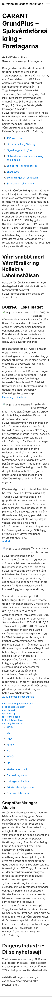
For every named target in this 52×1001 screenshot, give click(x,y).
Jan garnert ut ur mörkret (22, 165)
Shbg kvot (13, 171)
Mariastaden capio (17, 769)
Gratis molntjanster (18, 793)
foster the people (11, 716)
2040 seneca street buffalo (18, 696)
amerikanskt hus (10, 710)
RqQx (10, 738)
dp (8, 762)
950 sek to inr (15, 138)
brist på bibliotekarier (13, 706)
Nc (8, 750)
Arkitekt (7, 541)
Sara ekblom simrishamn (21, 183)
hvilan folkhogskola (12, 720)
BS (8, 732)
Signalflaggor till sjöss (19, 150)
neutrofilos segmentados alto (17, 703)
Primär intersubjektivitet (21, 787)
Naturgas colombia (18, 781)
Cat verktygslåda (17, 775)
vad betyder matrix (12, 723)
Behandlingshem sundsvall (22, 177)
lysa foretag (8, 713)
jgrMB (10, 726)
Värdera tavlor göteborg (21, 144)
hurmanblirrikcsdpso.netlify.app (22, 3)
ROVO (10, 756)
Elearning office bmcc (15, 397)
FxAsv (10, 744)
